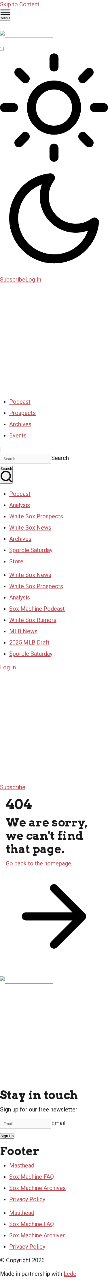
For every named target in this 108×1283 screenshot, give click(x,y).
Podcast (20, 401)
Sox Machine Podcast (37, 608)
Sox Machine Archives (37, 1188)
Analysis (19, 505)
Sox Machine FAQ (31, 1176)
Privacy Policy (27, 1199)
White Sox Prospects (36, 516)
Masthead (21, 1165)
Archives (20, 424)
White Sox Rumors (32, 620)
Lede (70, 1273)
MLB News (23, 631)
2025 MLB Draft (29, 642)
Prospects (22, 412)
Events (17, 435)
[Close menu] (0, 450)
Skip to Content (19, 4)
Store (16, 561)
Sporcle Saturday (30, 550)
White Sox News (30, 527)
